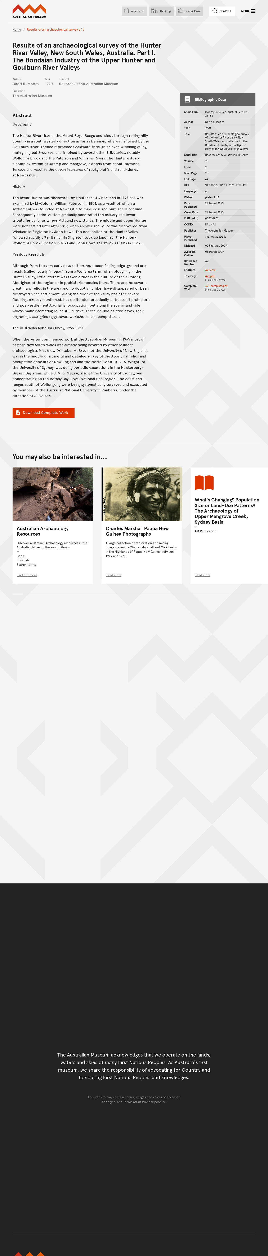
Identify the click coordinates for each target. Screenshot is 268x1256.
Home (17, 29)
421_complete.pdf (216, 286)
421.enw (210, 270)
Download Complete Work (45, 412)
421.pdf (210, 276)
